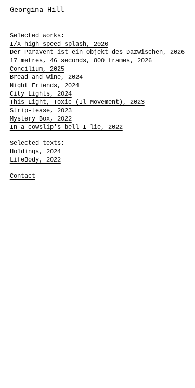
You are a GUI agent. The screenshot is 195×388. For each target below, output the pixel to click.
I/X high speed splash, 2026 (59, 44)
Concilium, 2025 (37, 69)
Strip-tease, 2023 (41, 110)
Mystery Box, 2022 (41, 119)
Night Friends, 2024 (44, 85)
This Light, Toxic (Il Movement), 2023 (77, 102)
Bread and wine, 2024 (46, 77)
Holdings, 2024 (35, 151)
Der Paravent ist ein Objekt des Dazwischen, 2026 (97, 52)
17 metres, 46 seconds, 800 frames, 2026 (81, 60)
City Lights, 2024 (41, 94)
